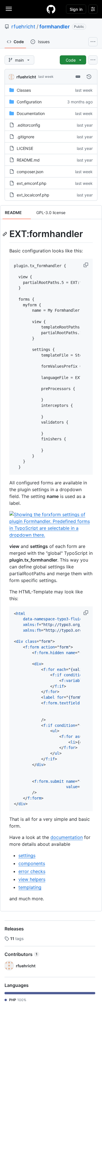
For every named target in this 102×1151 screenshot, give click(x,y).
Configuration (29, 101)
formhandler (54, 27)
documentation (66, 837)
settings (26, 855)
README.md (28, 160)
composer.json (30, 171)
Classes (24, 90)
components (31, 863)
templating (29, 887)
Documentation (31, 113)
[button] (86, 265)
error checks (31, 871)
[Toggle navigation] (9, 9)
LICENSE (25, 148)
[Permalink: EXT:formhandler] (5, 234)
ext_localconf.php (33, 194)
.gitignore (25, 136)
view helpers (31, 879)
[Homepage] (51, 9)
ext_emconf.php (31, 183)
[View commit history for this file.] (89, 77)
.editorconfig (28, 125)
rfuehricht (23, 27)
